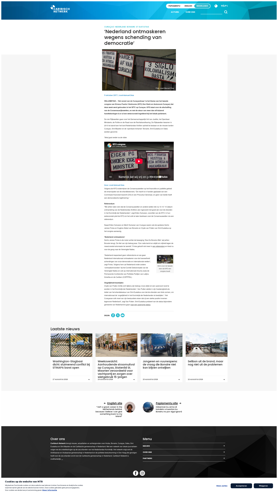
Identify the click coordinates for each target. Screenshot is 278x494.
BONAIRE (131, 26)
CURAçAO (109, 26)
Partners (147, 458)
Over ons (190, 12)
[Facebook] (135, 473)
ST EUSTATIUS (142, 26)
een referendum (159, 246)
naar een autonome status (140, 304)
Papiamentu (174, 6)
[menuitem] (175, 12)
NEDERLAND (120, 26)
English (188, 6)
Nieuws (146, 446)
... (62, 459)
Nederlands (202, 6)
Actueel (175, 12)
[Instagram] (142, 473)
